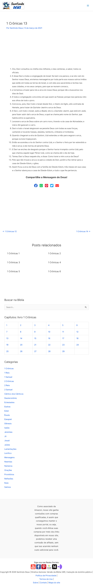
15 (35, 338)
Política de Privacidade (46, 575)
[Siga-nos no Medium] (54, 567)
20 (21, 345)
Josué (7, 440)
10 (49, 332)
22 (49, 345)
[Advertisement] (46, 49)
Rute (6, 483)
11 (63, 332)
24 (77, 345)
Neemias (8, 462)
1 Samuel (8, 377)
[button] (36, 185)
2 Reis (7, 385)
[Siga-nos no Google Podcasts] (49, 567)
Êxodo (7, 415)
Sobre (35, 582)
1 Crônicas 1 (13, 253)
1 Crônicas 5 (13, 271)
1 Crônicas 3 (13, 262)
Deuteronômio (10, 398)
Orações (8, 470)
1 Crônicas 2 (54, 253)
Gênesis (8, 423)
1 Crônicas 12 (10, 231)
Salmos (7, 487)
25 (7, 351)
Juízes (7, 445)
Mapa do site (54, 582)
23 (63, 345)
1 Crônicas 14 (83, 231)
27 (35, 351)
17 (63, 338)
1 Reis (6, 373)
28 (49, 351)
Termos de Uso (46, 579)
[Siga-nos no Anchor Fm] (59, 567)
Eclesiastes (9, 402)
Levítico (8, 453)
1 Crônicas (9, 368)
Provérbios (9, 474)
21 (35, 345)
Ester (6, 411)
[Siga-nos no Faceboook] (38, 567)
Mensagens (9, 457)
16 (49, 338)
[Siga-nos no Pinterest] (43, 567)
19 (7, 345)
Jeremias (8, 432)
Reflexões (8, 479)
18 (77, 338)
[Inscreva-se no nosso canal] (33, 567)
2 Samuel (8, 389)
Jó (5, 436)
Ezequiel (8, 419)
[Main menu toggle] (88, 5)
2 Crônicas (9, 381)
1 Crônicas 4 (54, 262)
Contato (43, 582)
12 (77, 332)
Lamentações (10, 449)
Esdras (7, 406)
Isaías (6, 428)
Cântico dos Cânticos (13, 394)
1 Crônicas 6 (54, 271)
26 (21, 351)
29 (63, 351)
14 (21, 338)
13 (7, 338)
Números (8, 466)
